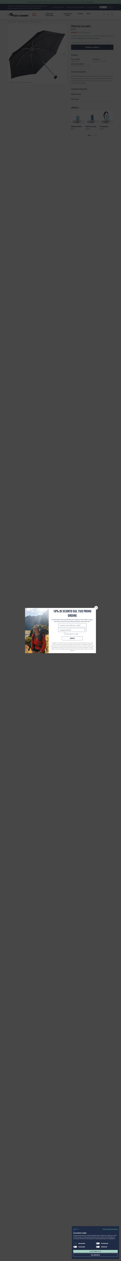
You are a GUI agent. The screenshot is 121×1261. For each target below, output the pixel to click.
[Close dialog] (96, 607)
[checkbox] (98, 1243)
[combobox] (72, 630)
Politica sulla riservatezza (110, 1229)
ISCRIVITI (72, 638)
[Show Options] (85, 630)
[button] (76, 1229)
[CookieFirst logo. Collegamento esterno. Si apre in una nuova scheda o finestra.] (74, 1231)
